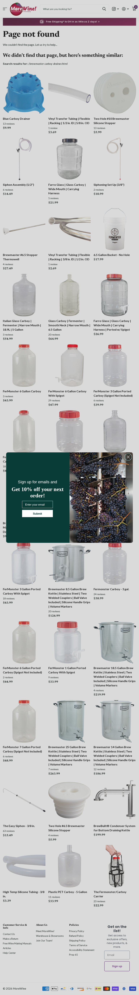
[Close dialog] (128, 457)
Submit (37, 513)
